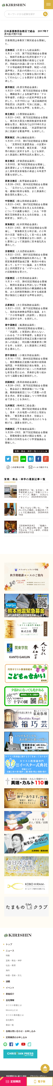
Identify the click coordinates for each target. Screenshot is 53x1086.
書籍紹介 (10, 993)
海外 (8, 970)
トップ (9, 944)
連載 (8, 981)
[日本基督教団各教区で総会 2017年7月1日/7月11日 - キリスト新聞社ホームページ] (31, 461)
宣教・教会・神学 (14, 960)
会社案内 (10, 1019)
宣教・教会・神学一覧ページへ (30, 451)
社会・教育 (11, 965)
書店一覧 (10, 1024)
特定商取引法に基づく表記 (16, 1076)
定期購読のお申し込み (16, 1037)
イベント (10, 987)
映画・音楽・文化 (14, 975)
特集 (8, 955)
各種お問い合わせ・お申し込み (20, 1031)
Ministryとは (12, 1010)
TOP (45, 1070)
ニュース (10, 950)
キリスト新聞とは (14, 1005)
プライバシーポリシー (38, 1076)
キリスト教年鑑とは (15, 1015)
